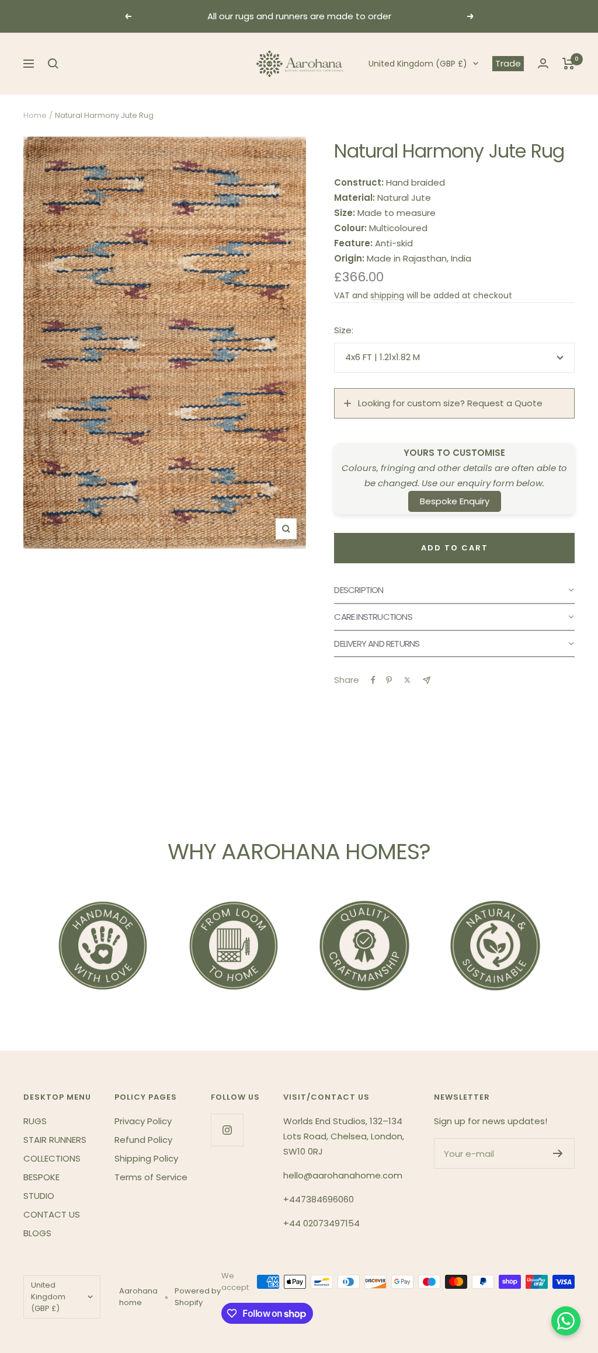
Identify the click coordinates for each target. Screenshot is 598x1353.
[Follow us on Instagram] (227, 1130)
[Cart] (568, 63)
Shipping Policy (146, 1158)
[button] (454, 590)
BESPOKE (41, 1177)
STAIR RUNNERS (54, 1140)
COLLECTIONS (52, 1158)
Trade (508, 63)
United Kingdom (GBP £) (417, 63)
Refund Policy (143, 1140)
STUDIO (38, 1196)
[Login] (543, 63)
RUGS (35, 1121)
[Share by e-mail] (426, 680)
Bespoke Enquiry (454, 501)
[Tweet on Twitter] (407, 680)
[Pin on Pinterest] (389, 680)
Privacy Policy (143, 1121)
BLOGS (37, 1233)
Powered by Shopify (198, 1296)
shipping (387, 295)
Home (35, 115)
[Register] (558, 1153)
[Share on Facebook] (373, 680)
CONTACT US (51, 1214)
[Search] (53, 63)
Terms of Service (150, 1177)
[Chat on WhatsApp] (565, 1320)
